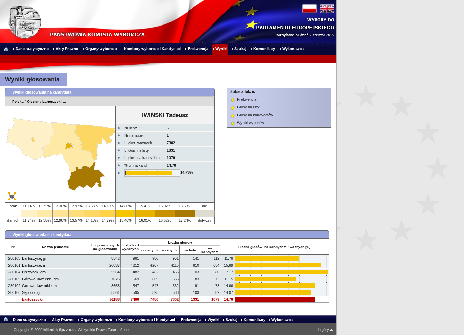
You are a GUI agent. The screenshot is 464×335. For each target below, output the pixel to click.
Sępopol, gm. (32, 292)
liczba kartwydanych (130, 247)
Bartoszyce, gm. (35, 258)
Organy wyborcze (96, 320)
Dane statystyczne (29, 320)
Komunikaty (254, 320)
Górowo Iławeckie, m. (40, 286)
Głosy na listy (248, 107)
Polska (18, 101)
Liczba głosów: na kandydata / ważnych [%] (274, 247)
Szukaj (231, 320)
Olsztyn (33, 101)
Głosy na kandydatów (255, 115)
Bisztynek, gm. (34, 272)
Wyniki (213, 320)
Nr (13, 247)
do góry (323, 330)
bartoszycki (52, 101)
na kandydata (210, 250)
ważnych (169, 250)
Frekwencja (246, 99)
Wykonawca (282, 320)
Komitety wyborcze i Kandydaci (146, 320)
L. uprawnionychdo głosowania (105, 247)
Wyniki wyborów (250, 123)
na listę (190, 250)
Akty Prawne (63, 320)
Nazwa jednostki (55, 247)
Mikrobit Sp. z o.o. (59, 330)
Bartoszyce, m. (34, 265)
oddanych (149, 250)
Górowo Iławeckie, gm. (41, 279)
